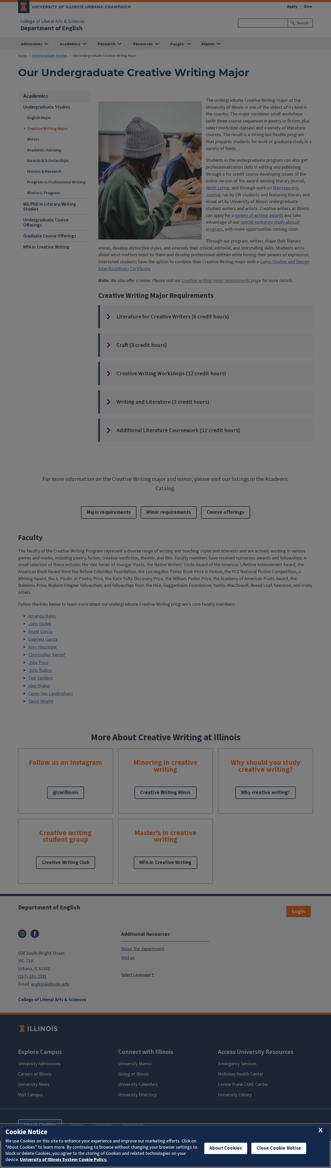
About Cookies (225, 1148)
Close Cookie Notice (279, 1148)
